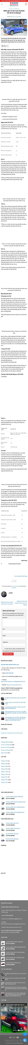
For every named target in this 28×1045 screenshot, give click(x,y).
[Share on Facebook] (13, 581)
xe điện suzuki (19, 733)
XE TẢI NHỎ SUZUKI (10, 1041)
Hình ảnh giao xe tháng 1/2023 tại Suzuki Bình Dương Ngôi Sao (15, 707)
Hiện (7, 46)
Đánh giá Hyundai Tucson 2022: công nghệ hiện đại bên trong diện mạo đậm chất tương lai (16, 713)
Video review (4, 752)
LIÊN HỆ (21, 1041)
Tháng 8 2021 (4, 779)
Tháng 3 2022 (4, 769)
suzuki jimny (3, 733)
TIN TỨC (16, 1041)
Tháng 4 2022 (4, 766)
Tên (4, 629)
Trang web (5, 642)
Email (4, 635)
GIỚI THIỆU (13, 1040)
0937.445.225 (9, 915)
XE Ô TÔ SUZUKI (19, 1040)
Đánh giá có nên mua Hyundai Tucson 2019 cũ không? (21, 603)
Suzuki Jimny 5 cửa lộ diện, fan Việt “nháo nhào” (15, 703)
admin (19, 16)
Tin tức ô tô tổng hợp (14, 8)
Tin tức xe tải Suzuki (6, 750)
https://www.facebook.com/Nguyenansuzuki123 (13, 681)
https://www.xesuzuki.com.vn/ (14, 685)
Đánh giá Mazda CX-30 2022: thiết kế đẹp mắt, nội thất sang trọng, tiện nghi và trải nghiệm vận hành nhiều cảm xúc (15, 719)
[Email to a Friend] (15, 581)
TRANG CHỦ (7, 1040)
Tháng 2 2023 (4, 761)
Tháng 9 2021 (4, 777)
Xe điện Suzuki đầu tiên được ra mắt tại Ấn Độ (15, 698)
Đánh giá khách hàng (6, 742)
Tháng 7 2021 (4, 782)
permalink (14, 587)
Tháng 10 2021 (4, 774)
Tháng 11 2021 (4, 771)
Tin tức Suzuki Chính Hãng (20, 576)
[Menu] (2, 4)
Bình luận (5, 617)
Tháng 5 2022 (4, 763)
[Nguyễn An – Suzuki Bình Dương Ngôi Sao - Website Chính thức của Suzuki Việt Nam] (14, 4)
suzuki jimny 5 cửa (11, 733)
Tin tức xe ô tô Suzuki (6, 747)
